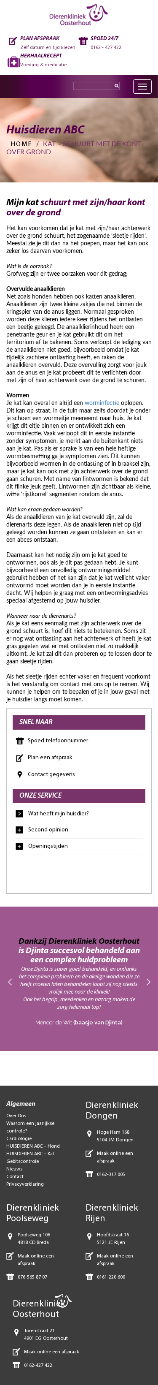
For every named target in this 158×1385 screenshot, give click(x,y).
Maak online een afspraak (51, 1352)
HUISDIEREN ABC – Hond (33, 1146)
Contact (15, 1176)
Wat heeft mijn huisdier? (58, 814)
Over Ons (16, 1116)
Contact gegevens (51, 774)
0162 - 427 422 (106, 47)
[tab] (79, 830)
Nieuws (14, 1169)
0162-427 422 (38, 1365)
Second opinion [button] (48, 830)
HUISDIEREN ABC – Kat (30, 1154)
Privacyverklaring (25, 1184)
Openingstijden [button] (48, 846)
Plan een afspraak (50, 758)
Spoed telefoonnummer (58, 741)
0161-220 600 (111, 1277)
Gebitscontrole (22, 1161)
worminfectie (102, 403)
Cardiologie (19, 1138)
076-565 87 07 (32, 1277)
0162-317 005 (111, 1174)
